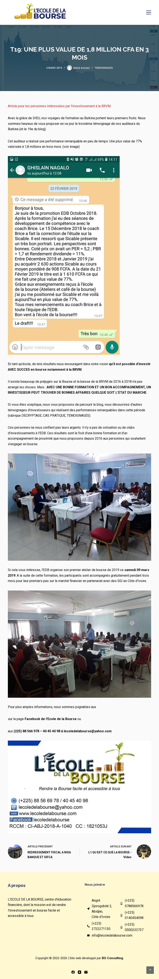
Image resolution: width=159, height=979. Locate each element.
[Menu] (148, 12)
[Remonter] (150, 970)
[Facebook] (73, 972)
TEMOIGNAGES (104, 67)
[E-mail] (86, 972)
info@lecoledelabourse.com (112, 935)
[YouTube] (79, 972)
